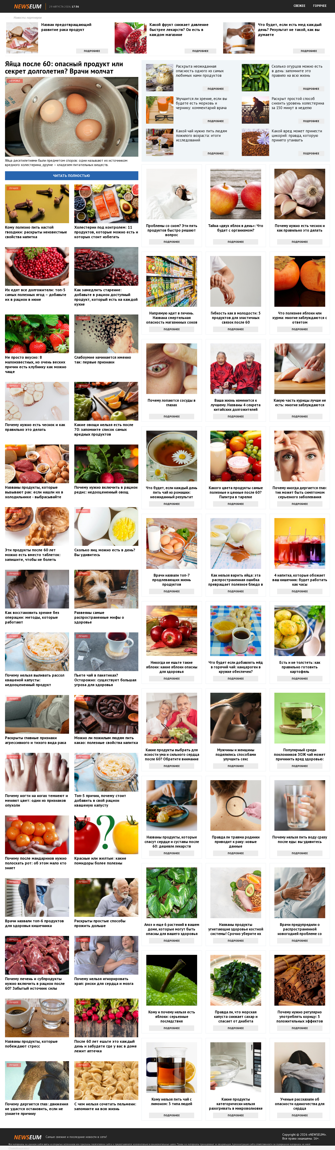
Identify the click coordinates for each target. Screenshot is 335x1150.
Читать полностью (71, 175)
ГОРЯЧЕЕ (320, 6)
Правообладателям (19, 1148)
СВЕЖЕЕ (299, 6)
